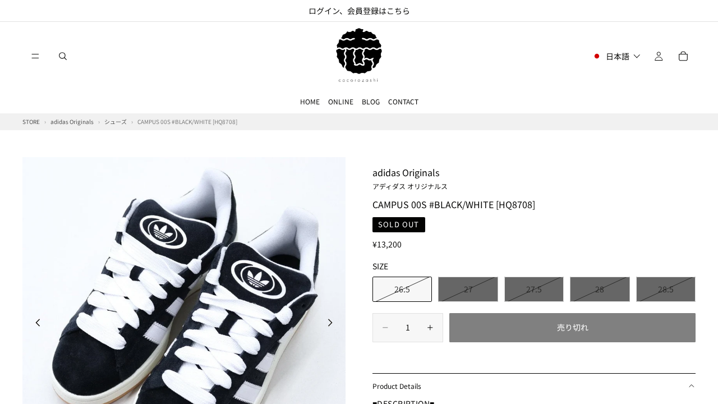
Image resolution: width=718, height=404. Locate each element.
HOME (310, 101)
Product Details (396, 386)
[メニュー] (35, 56)
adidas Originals (410, 178)
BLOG (371, 101)
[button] (616, 56)
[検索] (62, 56)
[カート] (683, 56)
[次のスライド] (333, 323)
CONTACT (403, 101)
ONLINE (340, 101)
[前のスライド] (34, 323)
